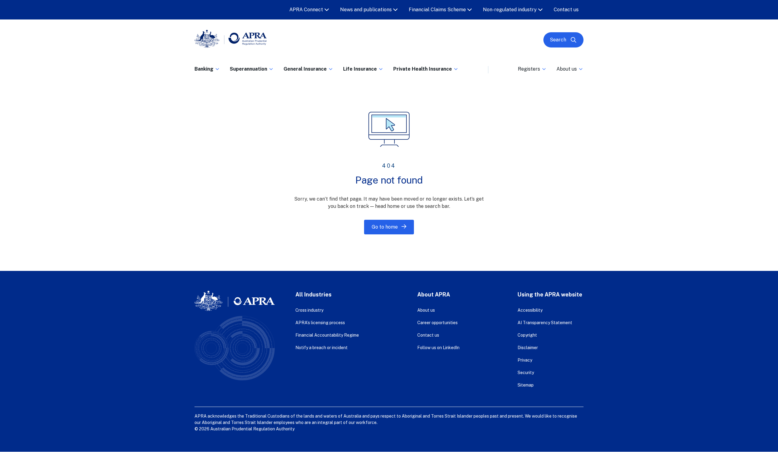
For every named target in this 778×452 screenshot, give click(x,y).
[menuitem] (207, 68)
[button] (207, 71)
